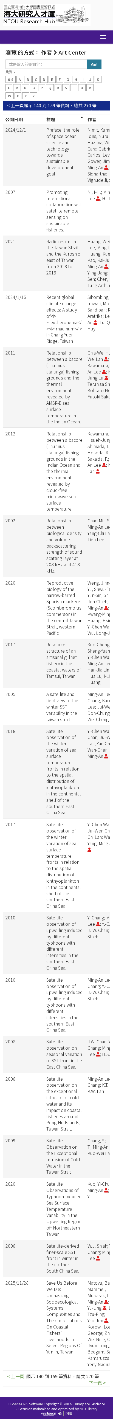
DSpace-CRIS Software (26, 1403)
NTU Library (88, 1408)
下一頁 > (97, 111)
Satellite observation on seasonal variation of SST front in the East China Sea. (64, 1054)
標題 (50, 119)
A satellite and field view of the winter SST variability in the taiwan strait (62, 706)
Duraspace (82, 1403)
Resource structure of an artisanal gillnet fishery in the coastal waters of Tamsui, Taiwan (63, 660)
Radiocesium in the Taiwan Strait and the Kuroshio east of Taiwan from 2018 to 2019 (63, 257)
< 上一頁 (15, 105)
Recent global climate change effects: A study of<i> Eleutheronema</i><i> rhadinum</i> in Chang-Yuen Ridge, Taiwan (64, 319)
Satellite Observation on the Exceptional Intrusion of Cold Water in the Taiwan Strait (63, 1156)
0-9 (10, 79)
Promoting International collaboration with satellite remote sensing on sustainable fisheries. (64, 211)
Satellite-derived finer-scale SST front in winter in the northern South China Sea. (62, 1258)
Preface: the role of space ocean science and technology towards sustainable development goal (63, 151)
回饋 (69, 1413)
